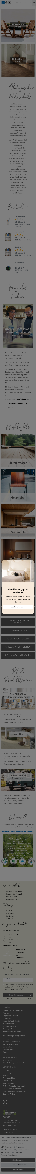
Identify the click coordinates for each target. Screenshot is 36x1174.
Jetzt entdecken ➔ (18, 607)
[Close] (31, 563)
